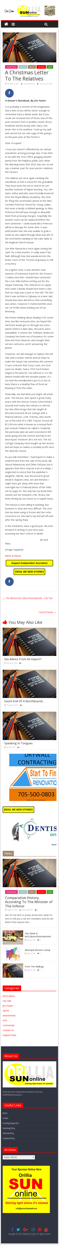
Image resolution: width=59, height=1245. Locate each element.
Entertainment (11, 67)
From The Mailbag (34, 966)
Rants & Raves (13, 555)
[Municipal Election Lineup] (13, 948)
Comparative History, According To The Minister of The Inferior (29, 901)
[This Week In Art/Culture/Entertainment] (13, 932)
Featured (23, 67)
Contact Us (8, 1030)
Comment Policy (9, 1138)
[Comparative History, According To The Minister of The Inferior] (29, 860)
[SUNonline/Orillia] (6, 24)
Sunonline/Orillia (29, 83)
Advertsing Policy (9, 1128)
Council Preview (47, 612)
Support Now (9, 1035)
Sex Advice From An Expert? (23, 659)
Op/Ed (6, 1010)
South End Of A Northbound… (24, 701)
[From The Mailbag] (13, 965)
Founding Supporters (11, 1123)
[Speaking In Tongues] (29, 713)
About (5, 1113)
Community (8, 1025)
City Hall (7, 1000)
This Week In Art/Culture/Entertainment (38, 935)
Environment (9, 1015)
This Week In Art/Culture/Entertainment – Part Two (28, 598)
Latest (50, 67)
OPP (5, 1020)
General (31, 67)
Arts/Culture (9, 995)
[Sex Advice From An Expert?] (29, 629)
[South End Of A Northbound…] (29, 671)
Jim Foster (41, 67)
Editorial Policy (8, 1133)
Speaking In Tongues (18, 743)
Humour (42, 83)
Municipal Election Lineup (37, 949)
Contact (5, 1118)
